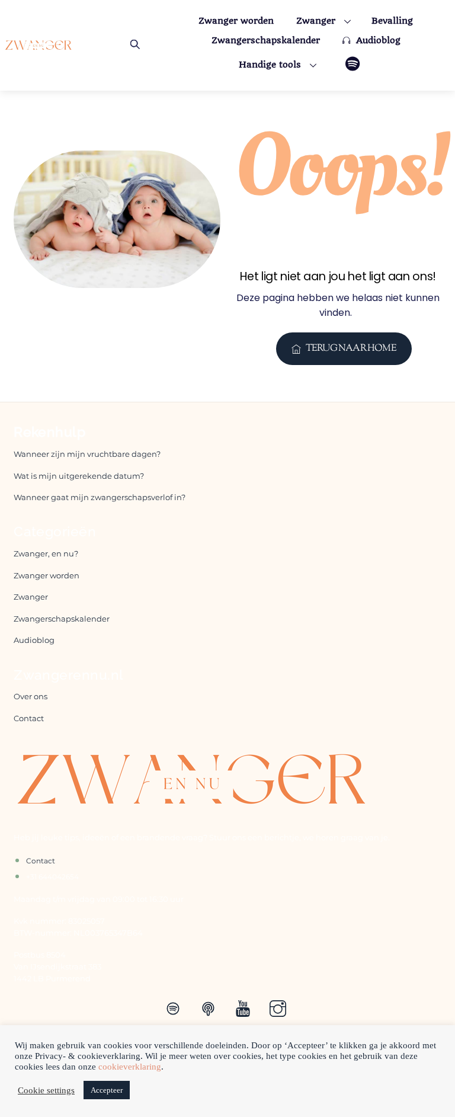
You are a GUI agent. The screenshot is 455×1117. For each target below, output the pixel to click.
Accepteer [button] (107, 1090)
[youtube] (245, 1008)
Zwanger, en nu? (46, 553)
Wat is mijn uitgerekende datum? (79, 476)
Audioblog (376, 41)
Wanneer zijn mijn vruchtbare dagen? (87, 454)
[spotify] (175, 1008)
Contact (29, 718)
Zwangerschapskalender (266, 41)
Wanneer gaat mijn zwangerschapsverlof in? (100, 497)
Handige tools (270, 65)
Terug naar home (351, 349)
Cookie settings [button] (46, 1090)
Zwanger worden (236, 21)
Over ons (30, 696)
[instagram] (280, 1008)
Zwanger (315, 21)
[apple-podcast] (210, 1008)
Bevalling (392, 21)
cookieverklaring (129, 1066)
